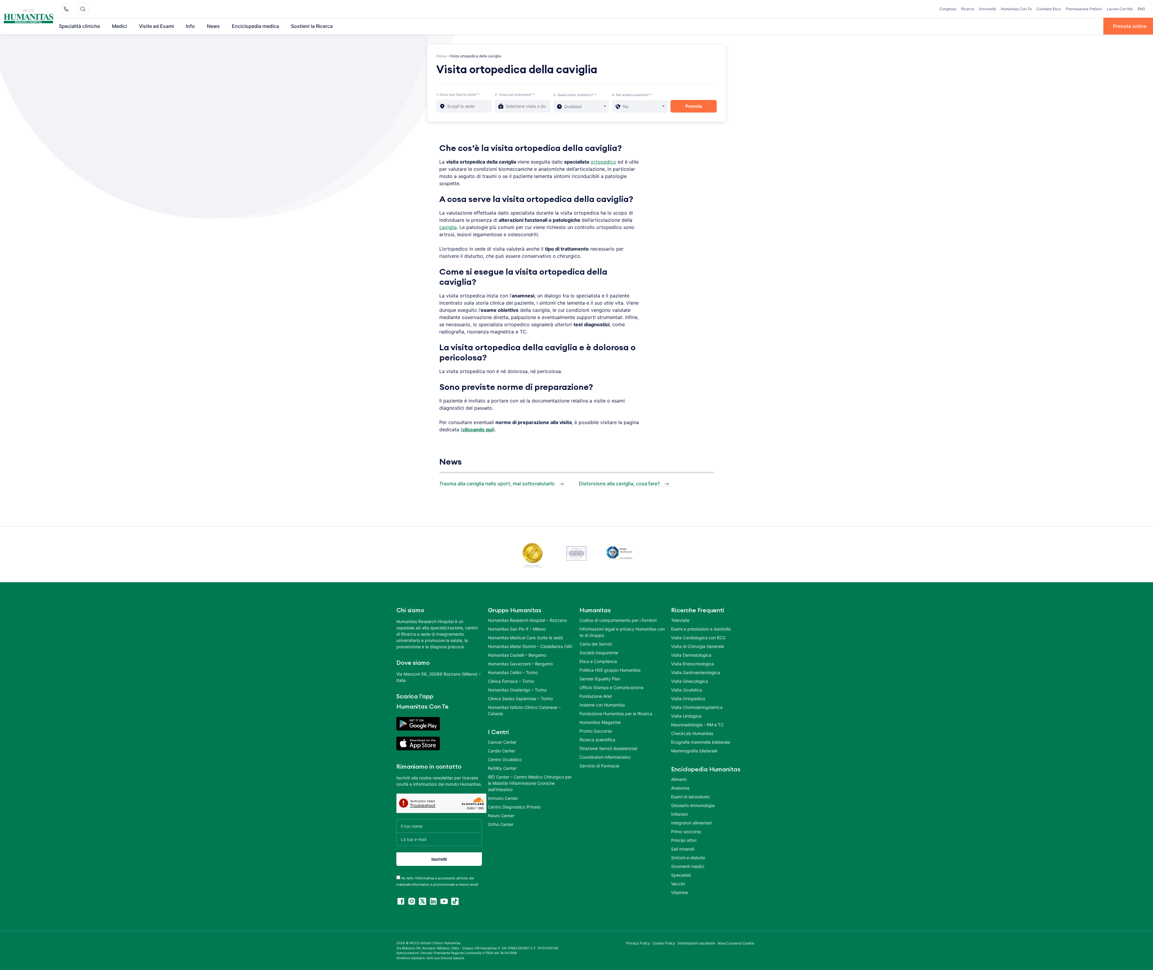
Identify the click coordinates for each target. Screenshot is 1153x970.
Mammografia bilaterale (694, 750)
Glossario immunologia (693, 805)
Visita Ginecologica (689, 681)
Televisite (680, 620)
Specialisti (681, 875)
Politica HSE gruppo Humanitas (610, 670)
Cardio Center (501, 750)
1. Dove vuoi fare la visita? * (458, 94)
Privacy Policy (638, 943)
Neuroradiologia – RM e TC (697, 724)
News (213, 26)
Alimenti (678, 779)
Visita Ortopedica (688, 698)
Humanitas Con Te (1016, 9)
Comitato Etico (1048, 9)
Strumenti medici (687, 866)
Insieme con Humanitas (602, 704)
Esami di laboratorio (690, 796)
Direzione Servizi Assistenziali (608, 748)
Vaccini (678, 883)
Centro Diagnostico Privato (514, 806)
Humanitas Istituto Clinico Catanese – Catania (524, 710)
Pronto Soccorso (596, 731)
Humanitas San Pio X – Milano (517, 628)
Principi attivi (683, 840)
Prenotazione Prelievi (1084, 9)
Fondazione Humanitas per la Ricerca (616, 713)
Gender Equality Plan (600, 678)
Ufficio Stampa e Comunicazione (611, 687)
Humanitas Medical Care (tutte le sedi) (525, 637)
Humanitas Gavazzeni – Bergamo (520, 663)
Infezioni (679, 814)
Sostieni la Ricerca (312, 26)
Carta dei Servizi (596, 643)
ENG (1141, 9)
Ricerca (967, 9)
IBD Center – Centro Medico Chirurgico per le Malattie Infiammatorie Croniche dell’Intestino (530, 783)
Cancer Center (502, 742)
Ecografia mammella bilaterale (700, 742)
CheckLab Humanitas (692, 733)
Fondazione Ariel (596, 696)
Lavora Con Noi (1120, 9)
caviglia (448, 227)
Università (987, 9)
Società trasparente (599, 652)
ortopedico (603, 162)
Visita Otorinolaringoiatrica (696, 707)
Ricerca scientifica (597, 739)
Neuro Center (501, 815)
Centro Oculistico (505, 759)
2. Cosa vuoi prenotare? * (515, 94)
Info (190, 26)
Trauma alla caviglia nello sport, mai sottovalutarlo (497, 483)
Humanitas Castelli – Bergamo (517, 655)
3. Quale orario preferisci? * (574, 95)
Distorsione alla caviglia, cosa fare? (619, 483)
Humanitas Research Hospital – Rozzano (527, 620)
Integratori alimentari (691, 822)
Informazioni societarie (696, 943)
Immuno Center (503, 798)
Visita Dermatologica (691, 655)
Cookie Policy (664, 943)
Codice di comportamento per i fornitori (618, 620)
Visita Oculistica (686, 689)
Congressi (948, 9)
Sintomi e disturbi (688, 857)
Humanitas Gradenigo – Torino (517, 689)
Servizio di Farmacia (599, 765)
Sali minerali (682, 848)
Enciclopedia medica (255, 26)
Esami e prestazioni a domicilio (701, 628)
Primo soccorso (686, 831)
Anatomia (680, 788)
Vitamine (679, 892)
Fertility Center (502, 768)
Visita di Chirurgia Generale (697, 646)
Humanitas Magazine (600, 722)
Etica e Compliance (598, 661)
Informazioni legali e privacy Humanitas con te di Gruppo (622, 632)
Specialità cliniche (79, 26)
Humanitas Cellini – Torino (513, 672)
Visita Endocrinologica (692, 663)
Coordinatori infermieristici (605, 757)
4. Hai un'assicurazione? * (632, 95)
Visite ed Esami (156, 26)
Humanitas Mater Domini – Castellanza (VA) (530, 646)
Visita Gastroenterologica (695, 672)
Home (441, 56)
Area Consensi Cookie (736, 943)
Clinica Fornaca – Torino (511, 681)
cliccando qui (477, 429)
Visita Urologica (686, 715)
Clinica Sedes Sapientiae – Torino (520, 698)
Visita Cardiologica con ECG (698, 637)
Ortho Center (500, 824)
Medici (119, 26)
